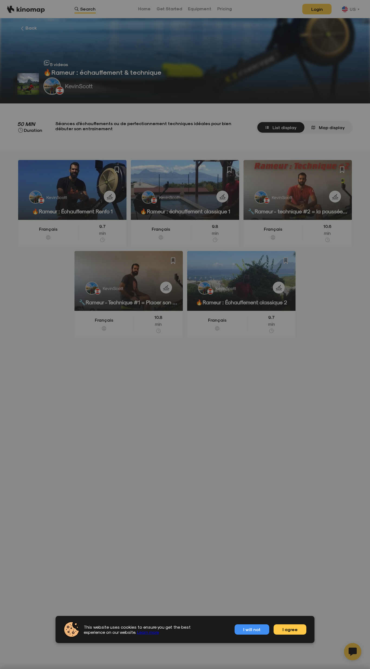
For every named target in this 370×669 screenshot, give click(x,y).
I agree (290, 629)
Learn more (148, 632)
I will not (252, 629)
